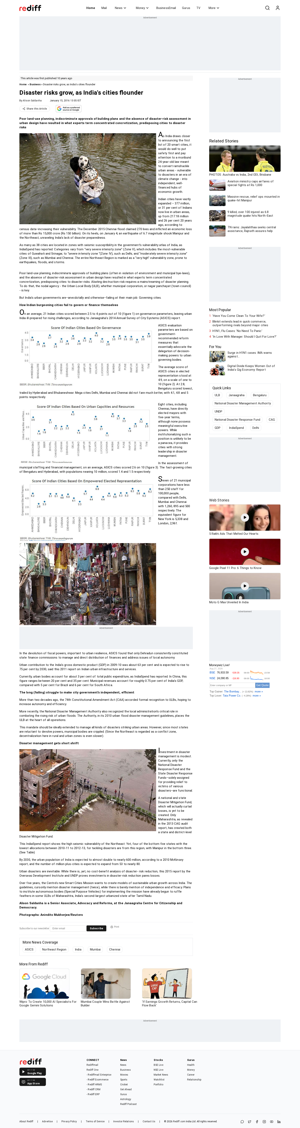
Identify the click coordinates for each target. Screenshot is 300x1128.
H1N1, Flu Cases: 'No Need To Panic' (237, 331)
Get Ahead (126, 1089)
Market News (161, 1074)
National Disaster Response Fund (237, 419)
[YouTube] (271, 1122)
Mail (104, 8)
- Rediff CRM (93, 1089)
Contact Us (149, 1121)
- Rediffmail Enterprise (99, 1074)
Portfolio (158, 1084)
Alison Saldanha (32, 100)
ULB (217, 395)
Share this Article (37, 108)
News (118, 8)
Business (35, 84)
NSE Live (158, 1069)
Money (140, 8)
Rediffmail (92, 1065)
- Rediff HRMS (94, 1084)
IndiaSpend (236, 428)
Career (190, 1074)
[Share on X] (249, 1122)
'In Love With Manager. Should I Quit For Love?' (244, 336)
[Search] (267, 8)
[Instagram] (264, 1122)
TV (198, 8)
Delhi (255, 428)
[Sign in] (277, 8)
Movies (124, 1074)
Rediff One (92, 1069)
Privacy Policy (69, 1121)
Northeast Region (54, 949)
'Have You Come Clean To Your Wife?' (238, 316)
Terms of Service (95, 1121)
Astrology (125, 1099)
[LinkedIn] (279, 1122)
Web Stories (219, 500)
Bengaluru (260, 395)
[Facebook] (257, 1122)
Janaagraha (236, 395)
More (212, 8)
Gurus (186, 8)
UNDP (218, 411)
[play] (245, 518)
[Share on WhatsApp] (242, 1122)
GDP (217, 428)
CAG (272, 419)
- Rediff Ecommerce (97, 1079)
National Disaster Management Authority (243, 403)
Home (90, 8)
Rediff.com (179, 1121)
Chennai (114, 949)
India (78, 949)
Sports (124, 1079)
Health (190, 1065)
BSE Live (158, 1065)
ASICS (29, 949)
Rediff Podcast (128, 1104)
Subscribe (96, 928)
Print (116, 926)
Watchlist (159, 1079)
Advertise (47, 1121)
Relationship (194, 1079)
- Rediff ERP (93, 1094)
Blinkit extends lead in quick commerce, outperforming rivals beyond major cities (240, 323)
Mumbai (95, 949)
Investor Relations (123, 1121)
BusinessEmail (166, 8)
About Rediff (26, 1121)
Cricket (124, 1084)
